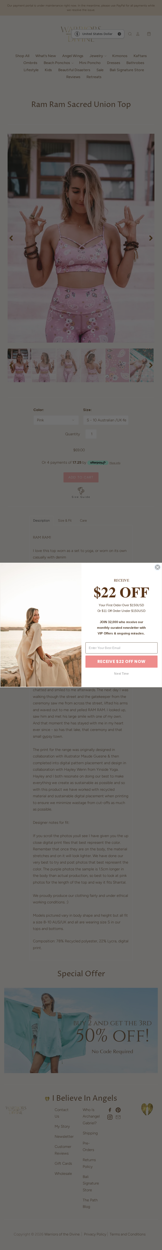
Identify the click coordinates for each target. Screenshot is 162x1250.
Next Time (121, 673)
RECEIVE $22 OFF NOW (121, 661)
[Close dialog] (157, 567)
